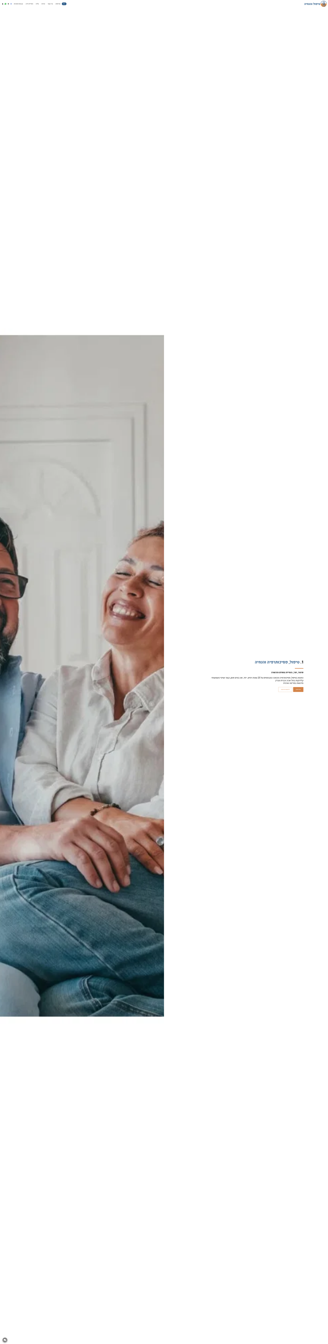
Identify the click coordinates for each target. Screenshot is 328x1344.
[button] (8, 4)
